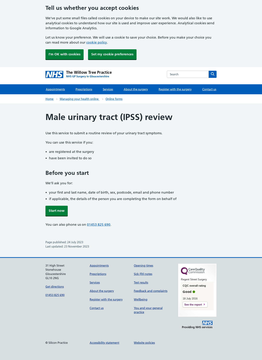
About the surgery (136, 89)
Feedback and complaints (150, 291)
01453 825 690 (98, 224)
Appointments (55, 89)
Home (49, 99)
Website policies (144, 342)
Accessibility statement (104, 342)
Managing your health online (79, 99)
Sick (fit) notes (143, 274)
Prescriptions (84, 89)
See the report (193, 304)
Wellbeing (140, 299)
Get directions (54, 286)
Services (108, 89)
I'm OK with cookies (64, 54)
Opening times (143, 265)
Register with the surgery (175, 89)
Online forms (114, 99)
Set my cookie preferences (112, 54)
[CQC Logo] (193, 273)
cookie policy (96, 42)
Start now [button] (57, 211)
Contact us (209, 89)
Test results (141, 282)
